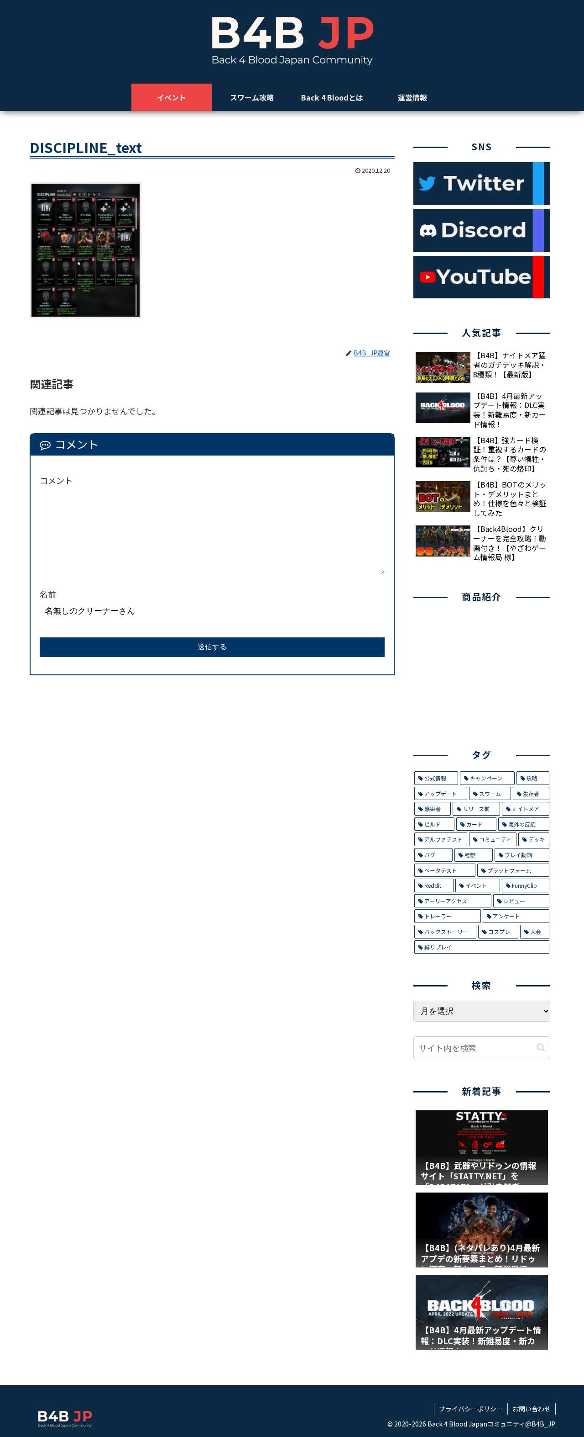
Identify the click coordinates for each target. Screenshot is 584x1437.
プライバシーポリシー (471, 1408)
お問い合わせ (531, 1408)
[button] (541, 1047)
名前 (48, 594)
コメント (56, 480)
